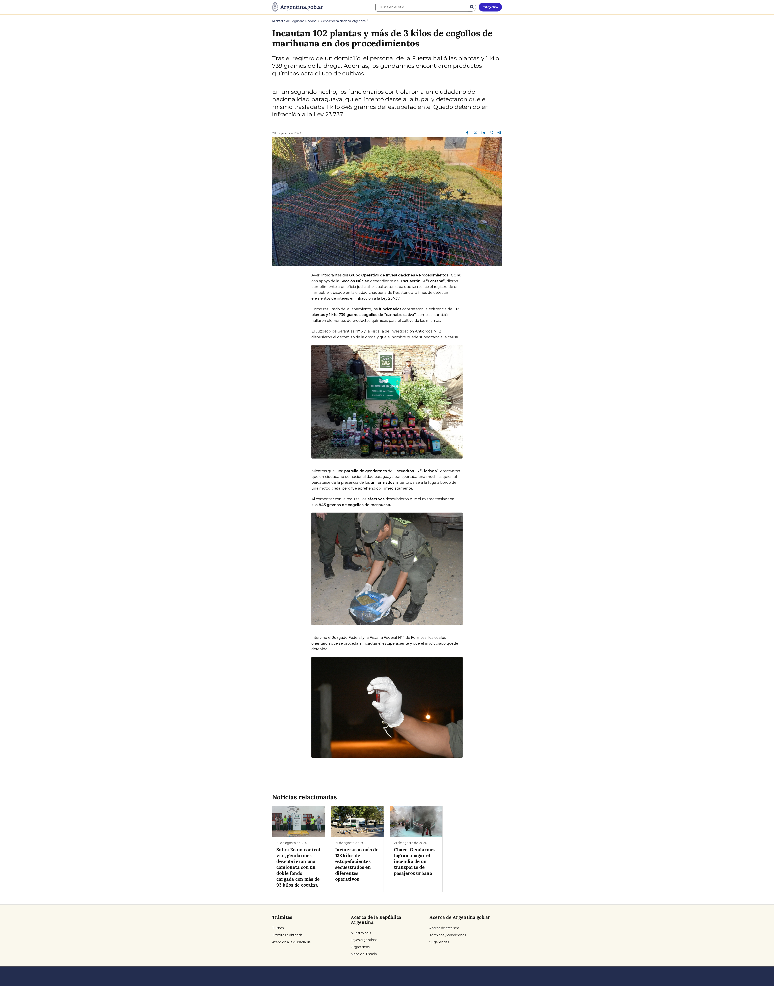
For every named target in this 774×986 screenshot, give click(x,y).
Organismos (360, 947)
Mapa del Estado (364, 954)
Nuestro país (361, 933)
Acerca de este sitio (444, 928)
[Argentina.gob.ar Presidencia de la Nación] (297, 7)
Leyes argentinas (364, 940)
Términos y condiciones (447, 935)
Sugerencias (439, 942)
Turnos (278, 928)
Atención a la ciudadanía (291, 942)
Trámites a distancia (287, 935)
